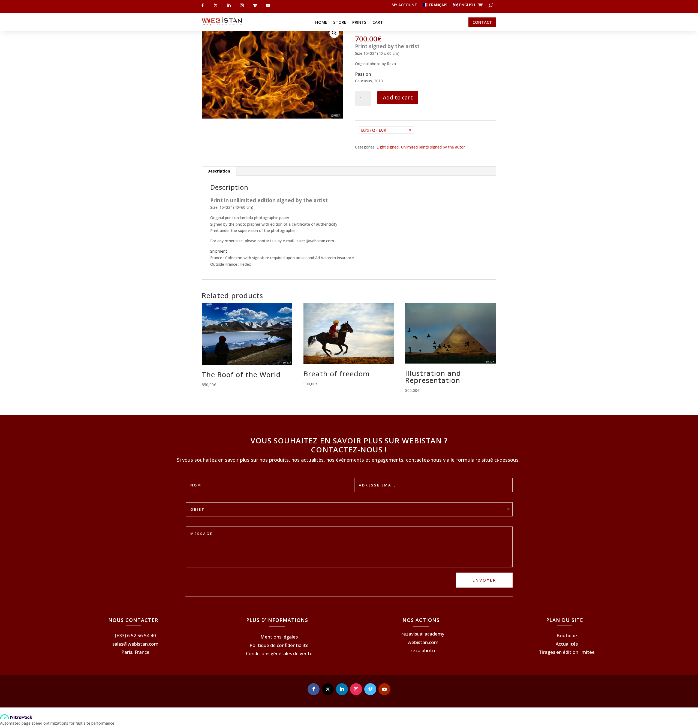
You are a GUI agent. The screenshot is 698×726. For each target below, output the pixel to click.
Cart (377, 22)
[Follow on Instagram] (356, 689)
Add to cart (398, 97)
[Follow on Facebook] (314, 689)
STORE (339, 22)
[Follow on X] (328, 689)
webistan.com (423, 642)
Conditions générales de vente (279, 653)
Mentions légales (279, 637)
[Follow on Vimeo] (370, 689)
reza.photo (423, 650)
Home (321, 22)
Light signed (388, 147)
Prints (359, 22)
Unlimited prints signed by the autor (433, 147)
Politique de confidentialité (279, 645)
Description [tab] (218, 171)
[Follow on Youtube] (384, 689)
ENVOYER (484, 580)
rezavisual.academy (422, 634)
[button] (334, 33)
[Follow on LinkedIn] (342, 689)
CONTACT (482, 22)
